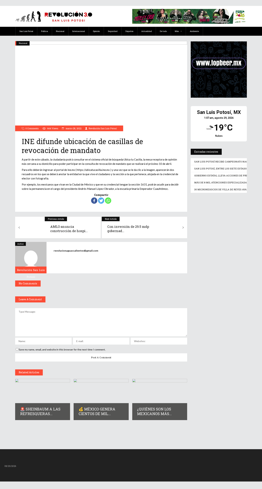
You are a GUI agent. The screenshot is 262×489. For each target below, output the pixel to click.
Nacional (23, 43)
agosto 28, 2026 (207, 247)
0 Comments (32, 128)
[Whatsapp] (108, 200)
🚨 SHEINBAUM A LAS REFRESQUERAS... (40, 411)
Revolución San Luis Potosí (103, 128)
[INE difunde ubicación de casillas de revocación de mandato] (31, 257)
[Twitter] (101, 200)
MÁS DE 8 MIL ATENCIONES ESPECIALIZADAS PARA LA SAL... (217, 413)
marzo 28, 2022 (73, 128)
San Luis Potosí (201, 202)
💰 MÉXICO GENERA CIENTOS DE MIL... (97, 411)
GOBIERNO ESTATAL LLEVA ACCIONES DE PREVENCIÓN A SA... (214, 356)
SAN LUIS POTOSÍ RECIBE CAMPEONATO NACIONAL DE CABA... (218, 237)
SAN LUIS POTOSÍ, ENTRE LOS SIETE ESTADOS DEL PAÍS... (218, 296)
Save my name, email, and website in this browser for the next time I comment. (62, 349)
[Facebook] (94, 200)
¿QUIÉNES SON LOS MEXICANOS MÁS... (154, 411)
